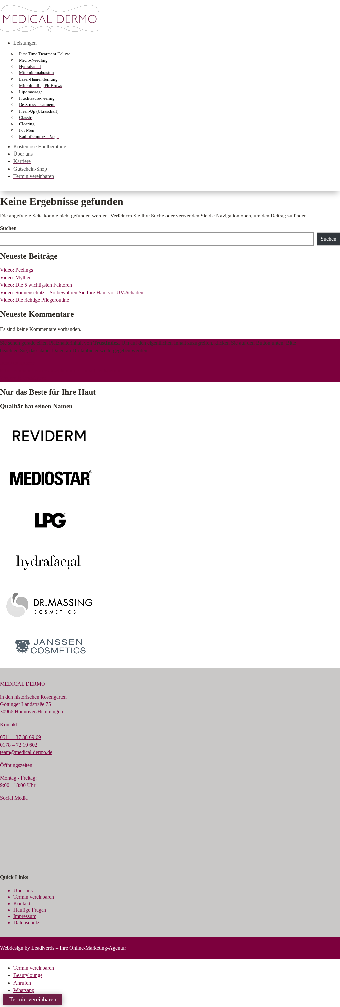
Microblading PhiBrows (40, 85)
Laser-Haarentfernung (38, 79)
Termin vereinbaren (33, 176)
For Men (26, 130)
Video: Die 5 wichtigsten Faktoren (36, 285)
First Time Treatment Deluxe (44, 53)
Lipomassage (30, 91)
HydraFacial (30, 66)
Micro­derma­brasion (36, 72)
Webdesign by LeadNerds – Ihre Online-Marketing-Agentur (63, 948)
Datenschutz (26, 922)
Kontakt (21, 903)
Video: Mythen (16, 277)
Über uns (23, 154)
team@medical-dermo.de (26, 752)
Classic (25, 117)
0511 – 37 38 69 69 (20, 737)
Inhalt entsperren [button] (17, 363)
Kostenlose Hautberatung (39, 146)
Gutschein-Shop (30, 169)
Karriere (22, 161)
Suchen (8, 228)
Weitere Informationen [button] (23, 378)
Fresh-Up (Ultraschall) (38, 111)
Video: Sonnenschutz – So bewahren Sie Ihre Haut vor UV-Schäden (71, 292)
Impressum (24, 916)
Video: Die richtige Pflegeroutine (34, 300)
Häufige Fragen (29, 910)
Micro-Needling (33, 60)
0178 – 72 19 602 (18, 745)
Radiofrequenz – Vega (39, 136)
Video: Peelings (16, 270)
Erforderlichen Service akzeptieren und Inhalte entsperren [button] (60, 370)
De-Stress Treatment (37, 104)
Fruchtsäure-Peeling (37, 98)
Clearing (27, 123)
